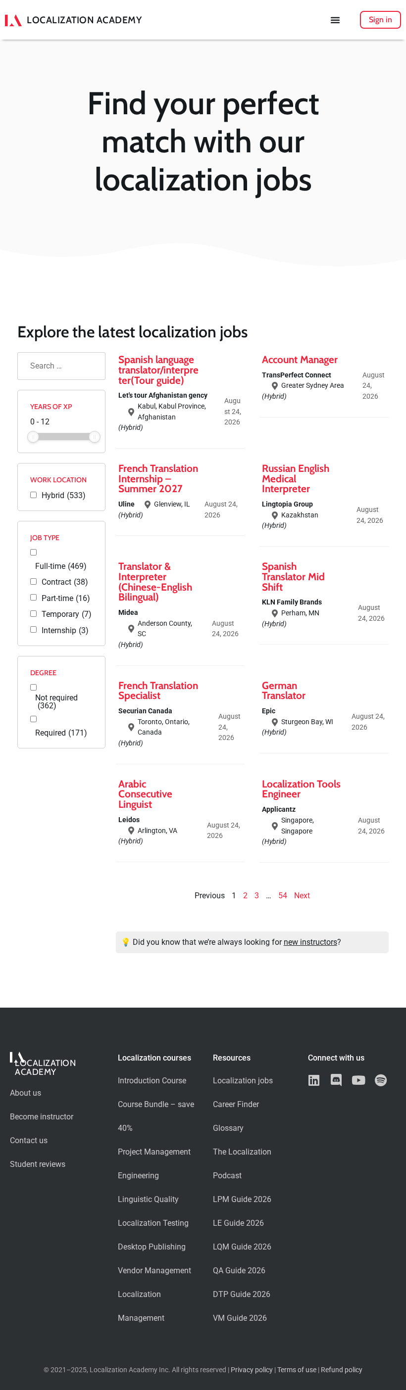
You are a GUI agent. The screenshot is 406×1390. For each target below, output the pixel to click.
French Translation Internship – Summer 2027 (158, 478)
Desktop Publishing (152, 1246)
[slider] (33, 437)
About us (25, 1093)
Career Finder (236, 1104)
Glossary (228, 1128)
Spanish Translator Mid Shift (293, 576)
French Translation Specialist (158, 690)
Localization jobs (243, 1080)
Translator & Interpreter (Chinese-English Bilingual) (155, 581)
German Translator (283, 690)
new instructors (310, 942)
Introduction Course (152, 1080)
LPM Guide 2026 (242, 1199)
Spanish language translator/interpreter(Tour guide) (158, 369)
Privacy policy (252, 1370)
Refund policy (341, 1370)
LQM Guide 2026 (242, 1246)
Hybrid (64, 496)
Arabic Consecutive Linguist (145, 794)
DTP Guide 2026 (241, 1294)
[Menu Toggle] (335, 20)
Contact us (29, 1140)
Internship (65, 631)
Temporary (67, 614)
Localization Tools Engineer (301, 789)
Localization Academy (84, 20)
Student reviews (37, 1164)
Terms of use (296, 1370)
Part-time (66, 598)
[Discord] (336, 1080)
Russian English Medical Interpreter (295, 478)
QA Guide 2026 (239, 1270)
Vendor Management (154, 1270)
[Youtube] (359, 1080)
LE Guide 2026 (238, 1223)
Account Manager (300, 359)
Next (302, 895)
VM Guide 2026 (240, 1318)
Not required (56, 702)
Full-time (61, 566)
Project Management (154, 1152)
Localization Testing (153, 1223)
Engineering (138, 1175)
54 (282, 895)
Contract (65, 582)
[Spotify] (381, 1080)
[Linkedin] (314, 1080)
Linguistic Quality (148, 1199)
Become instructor (41, 1116)
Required (61, 733)
